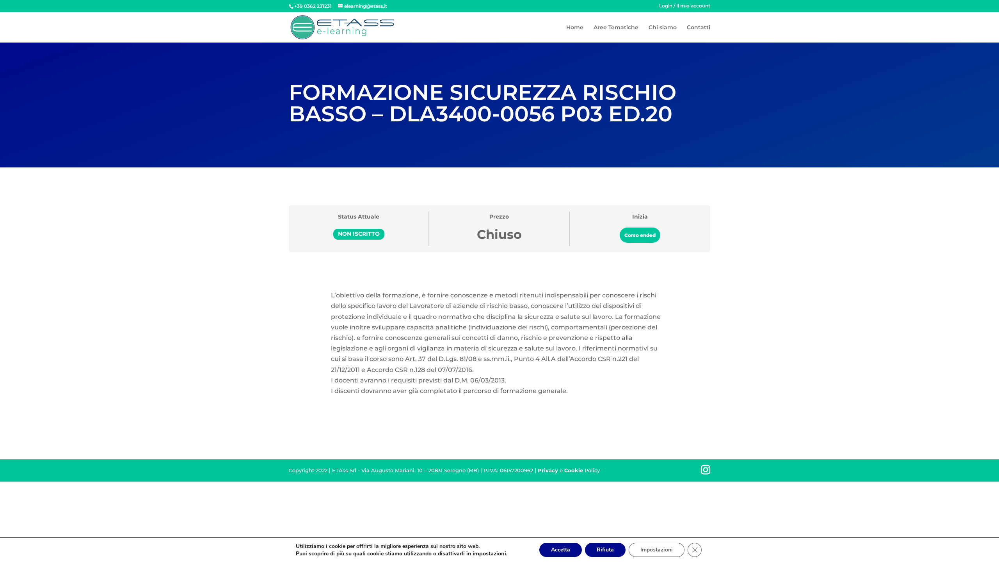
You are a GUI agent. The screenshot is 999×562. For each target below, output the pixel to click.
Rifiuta (605, 549)
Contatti (698, 28)
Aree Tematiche (616, 28)
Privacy (548, 470)
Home (574, 28)
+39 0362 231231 (313, 6)
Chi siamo (663, 28)
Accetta (560, 549)
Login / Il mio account (684, 6)
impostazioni (489, 553)
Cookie (573, 470)
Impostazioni (656, 549)
